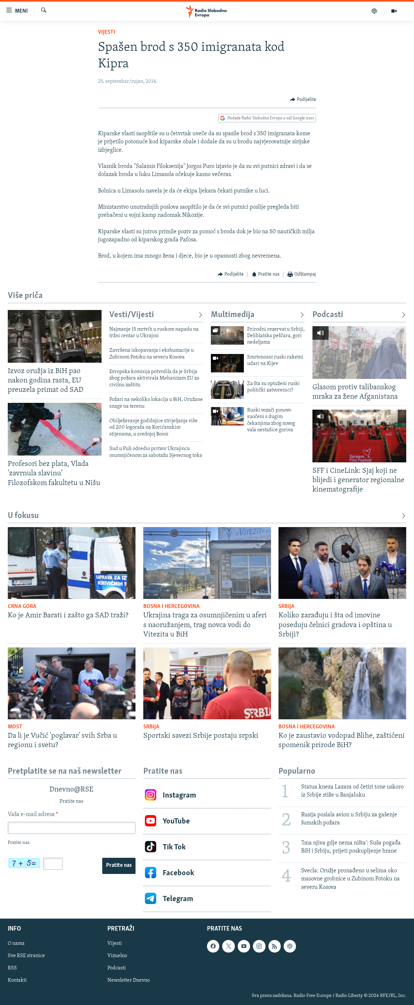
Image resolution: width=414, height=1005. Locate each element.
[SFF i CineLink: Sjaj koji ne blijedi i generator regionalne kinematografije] (359, 436)
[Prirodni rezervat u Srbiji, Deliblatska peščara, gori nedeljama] (227, 335)
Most (15, 727)
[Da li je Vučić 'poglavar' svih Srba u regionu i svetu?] (72, 683)
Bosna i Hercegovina (171, 607)
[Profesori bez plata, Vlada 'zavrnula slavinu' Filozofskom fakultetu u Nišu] (55, 429)
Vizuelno (117, 956)
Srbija (286, 607)
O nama (16, 943)
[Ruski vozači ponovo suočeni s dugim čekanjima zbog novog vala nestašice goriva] (227, 416)
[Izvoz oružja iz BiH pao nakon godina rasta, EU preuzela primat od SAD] (55, 336)
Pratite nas (119, 865)
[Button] (303, 99)
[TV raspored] (290, 946)
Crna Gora (22, 607)
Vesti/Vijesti (131, 315)
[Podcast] (374, 11)
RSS (12, 968)
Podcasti (327, 315)
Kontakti (17, 980)
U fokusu (23, 516)
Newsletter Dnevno (128, 980)
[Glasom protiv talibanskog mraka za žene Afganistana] (359, 352)
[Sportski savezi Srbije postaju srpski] (207, 683)
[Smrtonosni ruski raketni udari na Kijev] (227, 363)
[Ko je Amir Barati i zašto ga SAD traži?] (72, 563)
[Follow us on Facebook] (213, 946)
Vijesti (106, 32)
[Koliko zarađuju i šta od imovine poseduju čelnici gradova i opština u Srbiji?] (342, 563)
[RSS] (274, 946)
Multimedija (233, 315)
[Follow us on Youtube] (244, 946)
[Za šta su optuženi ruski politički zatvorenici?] (227, 390)
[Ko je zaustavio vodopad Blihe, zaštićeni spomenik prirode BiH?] (342, 683)
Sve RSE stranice (26, 956)
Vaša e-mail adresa (33, 815)
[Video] (394, 11)
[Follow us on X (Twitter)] (228, 946)
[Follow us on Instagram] (259, 946)
